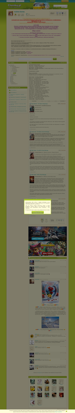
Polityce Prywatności (58, 411)
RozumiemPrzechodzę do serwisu (37, 212)
